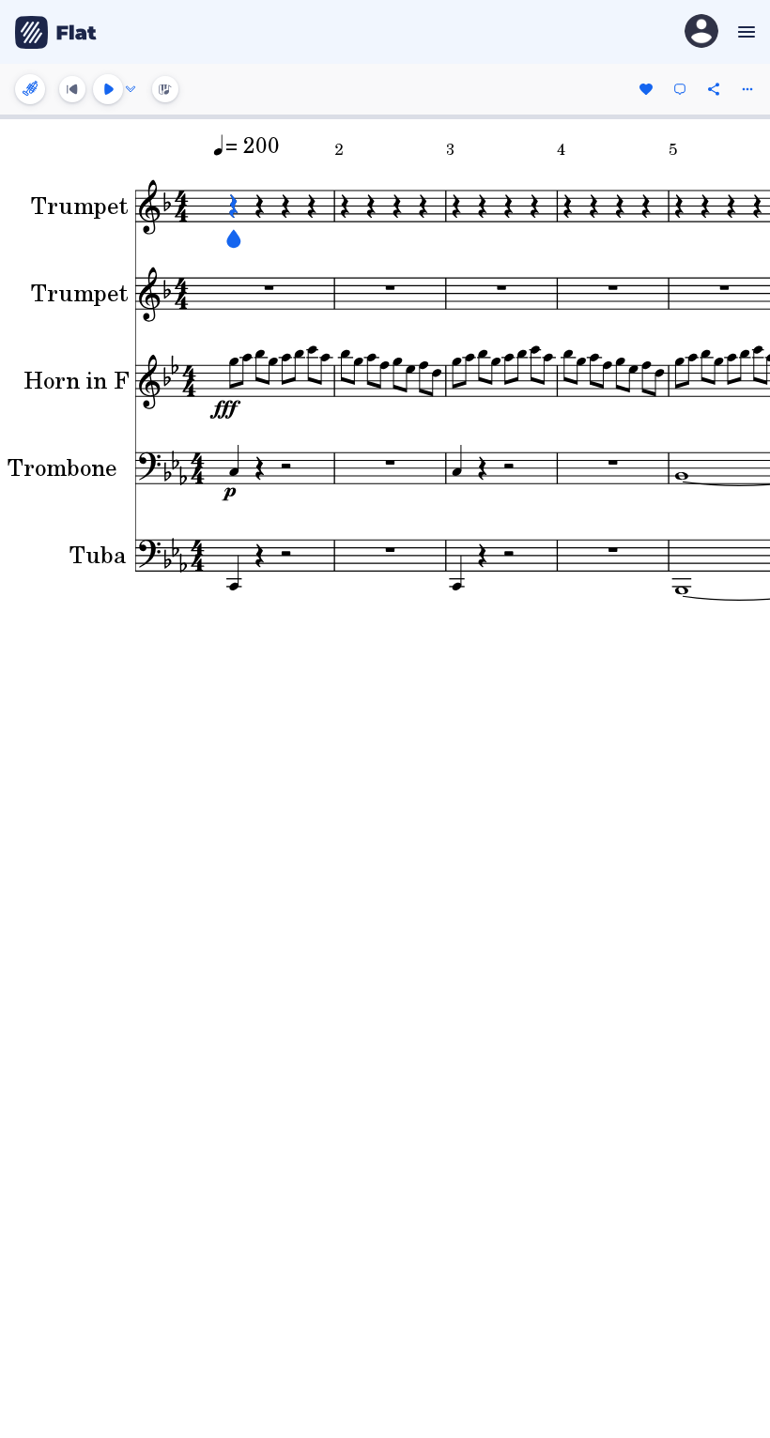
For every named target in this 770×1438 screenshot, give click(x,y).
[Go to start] (72, 89)
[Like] (646, 89)
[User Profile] (701, 32)
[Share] (713, 89)
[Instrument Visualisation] (165, 89)
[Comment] (680, 89)
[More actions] (747, 89)
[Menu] (744, 32)
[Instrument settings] (30, 89)
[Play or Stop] (108, 89)
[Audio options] (130, 89)
